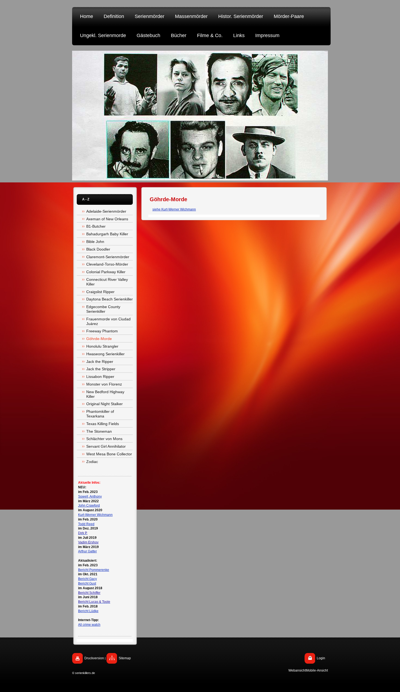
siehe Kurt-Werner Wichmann (174, 209)
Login (321, 658)
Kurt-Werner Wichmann (95, 515)
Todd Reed (86, 524)
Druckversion (94, 658)
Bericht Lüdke (88, 611)
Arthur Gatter (87, 551)
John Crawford (89, 505)
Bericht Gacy (87, 579)
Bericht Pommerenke (93, 570)
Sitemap (125, 658)
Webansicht (297, 670)
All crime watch (89, 625)
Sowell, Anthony (90, 496)
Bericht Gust (87, 583)
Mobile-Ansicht (317, 670)
